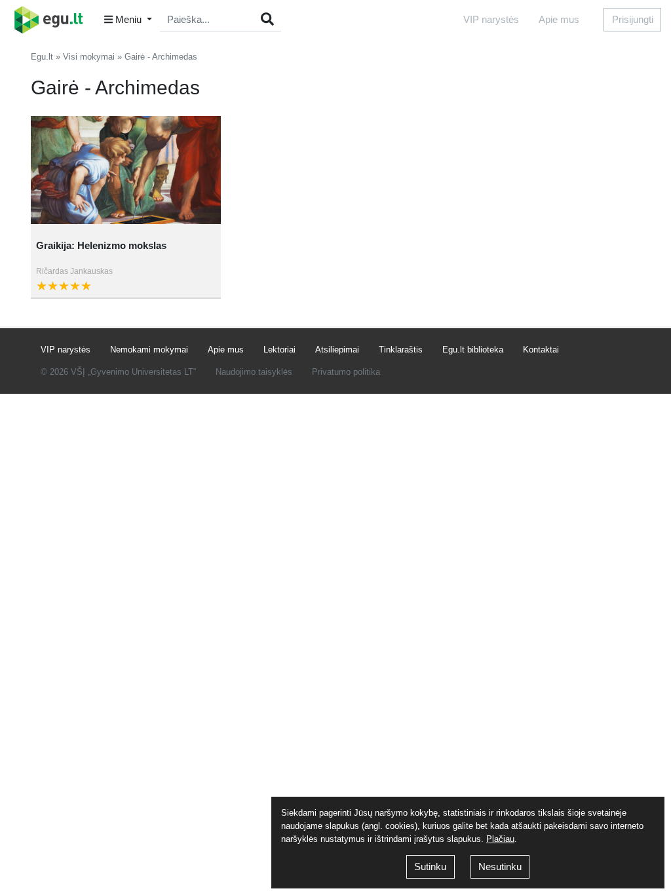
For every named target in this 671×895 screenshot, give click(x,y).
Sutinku (430, 866)
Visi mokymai (89, 57)
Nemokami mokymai (149, 349)
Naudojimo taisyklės (254, 372)
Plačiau (500, 839)
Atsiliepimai (337, 349)
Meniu (128, 19)
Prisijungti (632, 19)
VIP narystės (491, 19)
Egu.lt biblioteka (472, 349)
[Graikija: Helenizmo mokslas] (126, 170)
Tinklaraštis (401, 349)
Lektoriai (279, 349)
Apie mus (559, 19)
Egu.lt (42, 57)
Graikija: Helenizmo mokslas (101, 245)
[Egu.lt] (53, 19)
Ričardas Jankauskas (74, 271)
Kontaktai (541, 349)
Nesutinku (500, 866)
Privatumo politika (346, 372)
